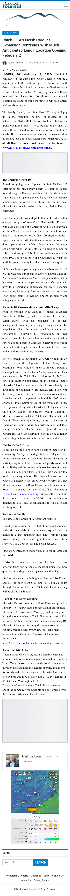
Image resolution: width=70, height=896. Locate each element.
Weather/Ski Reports (17, 875)
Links (46, 875)
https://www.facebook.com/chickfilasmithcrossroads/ (32, 643)
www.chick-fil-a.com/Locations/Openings (26, 148)
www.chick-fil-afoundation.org (21, 494)
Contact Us (58, 875)
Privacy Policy (41, 880)
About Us (26, 880)
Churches (36, 875)
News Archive (11, 33)
